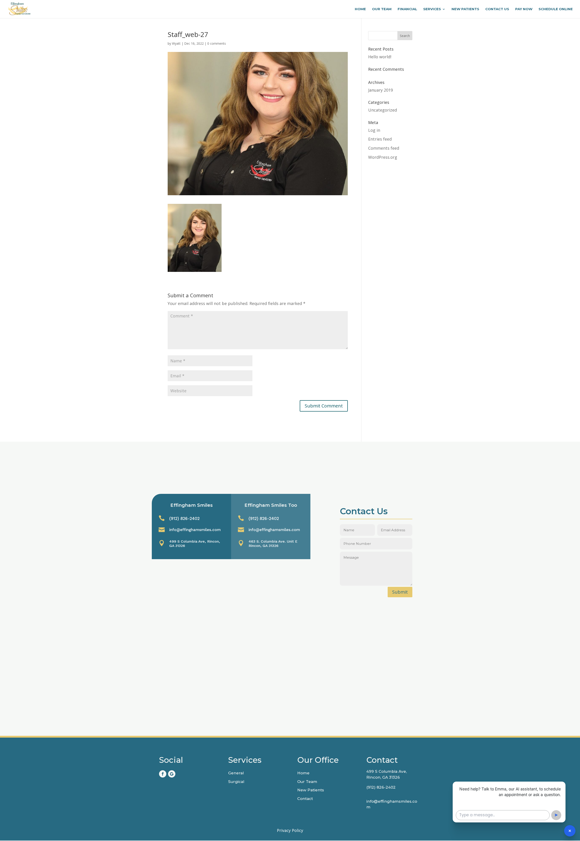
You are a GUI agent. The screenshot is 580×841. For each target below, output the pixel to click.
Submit (400, 592)
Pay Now (523, 9)
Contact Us (497, 9)
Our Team (382, 9)
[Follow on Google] (171, 774)
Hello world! (379, 56)
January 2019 (380, 90)
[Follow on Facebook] (162, 774)
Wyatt (176, 43)
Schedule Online (556, 9)
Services (432, 9)
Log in (374, 130)
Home (360, 9)
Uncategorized (382, 110)
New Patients (465, 9)
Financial (407, 9)
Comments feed (383, 148)
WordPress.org (382, 157)
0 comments (216, 43)
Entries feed (380, 139)
